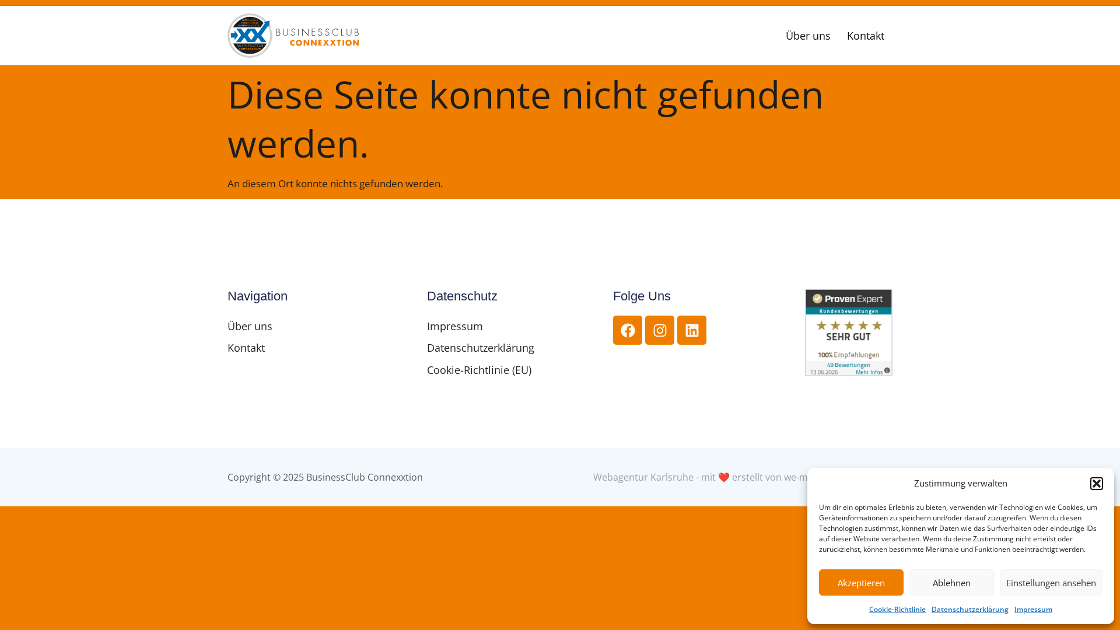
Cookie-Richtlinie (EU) (479, 370)
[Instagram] (659, 330)
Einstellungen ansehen (1051, 583)
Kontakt (865, 36)
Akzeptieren (861, 583)
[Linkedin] (691, 330)
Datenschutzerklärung (970, 609)
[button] (1096, 483)
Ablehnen (952, 583)
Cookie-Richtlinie (897, 609)
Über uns (808, 36)
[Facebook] (627, 330)
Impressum (1033, 609)
